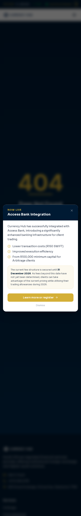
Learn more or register (38, 297)
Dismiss (40, 305)
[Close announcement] (71, 210)
